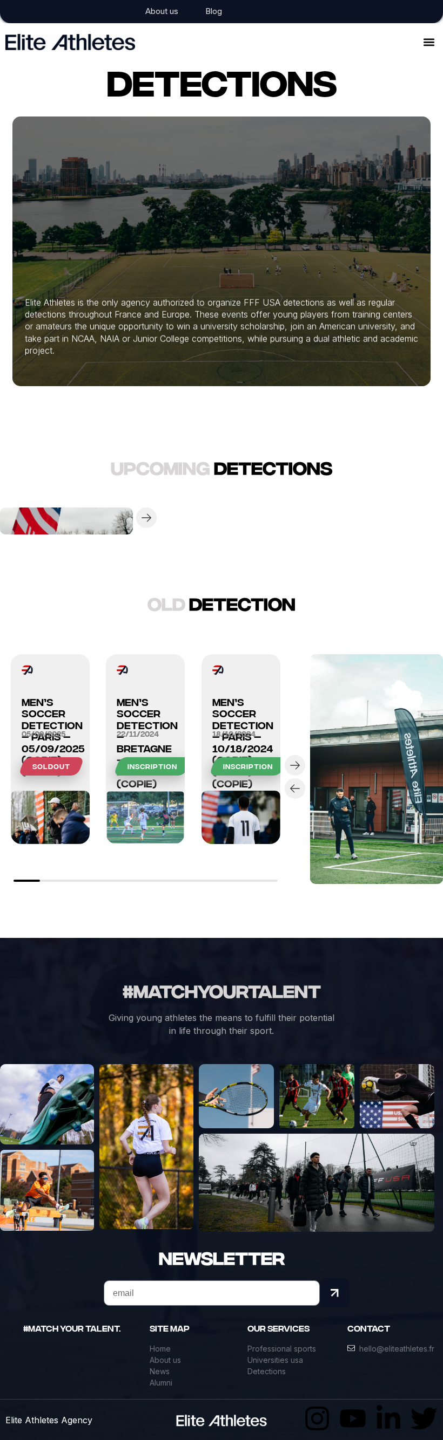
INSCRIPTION (152, 766)
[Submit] (335, 1293)
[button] (429, 42)
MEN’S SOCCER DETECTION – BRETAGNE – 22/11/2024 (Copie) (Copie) (145, 699)
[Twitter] (424, 1418)
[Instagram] (317, 1418)
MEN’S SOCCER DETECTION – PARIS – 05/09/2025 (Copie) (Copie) (50, 699)
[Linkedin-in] (388, 1418)
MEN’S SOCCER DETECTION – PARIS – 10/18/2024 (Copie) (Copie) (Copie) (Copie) (241, 699)
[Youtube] (352, 1418)
